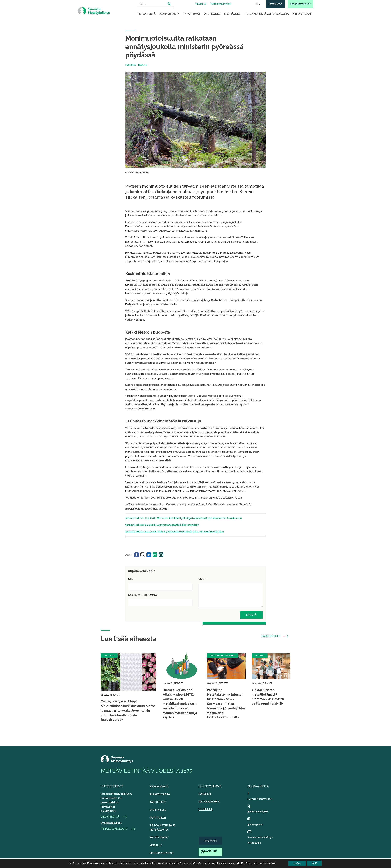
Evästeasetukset (111, 822)
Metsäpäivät (210, 841)
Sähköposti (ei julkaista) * (143, 595)
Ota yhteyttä (110, 817)
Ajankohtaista (169, 13)
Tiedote (142, 65)
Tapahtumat (191, 13)
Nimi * (131, 579)
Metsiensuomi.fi (209, 801)
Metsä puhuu (254, 843)
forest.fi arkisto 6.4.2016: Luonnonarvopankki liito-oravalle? (162, 524)
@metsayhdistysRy (257, 811)
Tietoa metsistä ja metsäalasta (266, 13)
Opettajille (212, 13)
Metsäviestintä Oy (209, 852)
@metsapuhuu (255, 824)
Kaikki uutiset (271, 636)
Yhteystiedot (301, 13)
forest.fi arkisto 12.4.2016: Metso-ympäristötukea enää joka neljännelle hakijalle (174, 531)
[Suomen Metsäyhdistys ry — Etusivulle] (94, 10)
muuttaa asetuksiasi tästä (263, 863)
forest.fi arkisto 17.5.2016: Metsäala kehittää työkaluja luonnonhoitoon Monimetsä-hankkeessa (183, 518)
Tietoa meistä (146, 13)
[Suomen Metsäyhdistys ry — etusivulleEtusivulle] (117, 761)
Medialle (156, 845)
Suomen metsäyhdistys (260, 837)
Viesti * (203, 579)
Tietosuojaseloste (114, 829)
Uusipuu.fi (205, 809)
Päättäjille (232, 13)
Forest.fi (205, 793)
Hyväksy (297, 863)
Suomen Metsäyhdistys (259, 799)
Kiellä (314, 863)
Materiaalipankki (161, 853)
